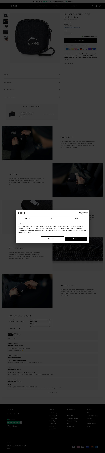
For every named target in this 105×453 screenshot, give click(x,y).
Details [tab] (53, 218)
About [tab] (77, 218)
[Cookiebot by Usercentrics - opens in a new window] (80, 213)
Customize (51, 238)
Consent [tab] (27, 218)
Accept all (76, 238)
